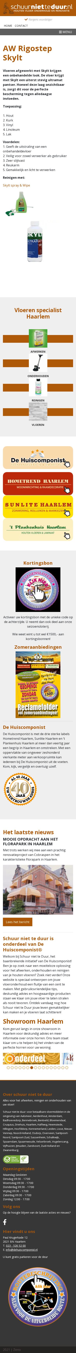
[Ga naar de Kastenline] (38, 1058)
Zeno (17, 1350)
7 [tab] (31, 1067)
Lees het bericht (17, 922)
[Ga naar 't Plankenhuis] (38, 529)
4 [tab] (20, 1067)
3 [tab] (16, 1067)
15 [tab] (62, 1067)
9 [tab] (39, 1067)
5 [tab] (23, 1067)
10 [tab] (43, 1067)
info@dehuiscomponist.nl (22, 1250)
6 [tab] (27, 1067)
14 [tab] (58, 1067)
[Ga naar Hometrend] (38, 483)
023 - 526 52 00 (16, 1245)
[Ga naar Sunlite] (38, 506)
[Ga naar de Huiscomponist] (38, 457)
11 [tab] (47, 1067)
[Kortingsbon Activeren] (38, 591)
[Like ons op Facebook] (5, 1222)
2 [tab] (12, 1067)
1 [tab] (8, 1067)
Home (8, 25)
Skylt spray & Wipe (16, 185)
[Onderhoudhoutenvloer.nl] (38, 8)
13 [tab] (55, 1067)
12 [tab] (51, 1067)
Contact (21, 25)
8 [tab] (35, 1067)
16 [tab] (66, 1067)
